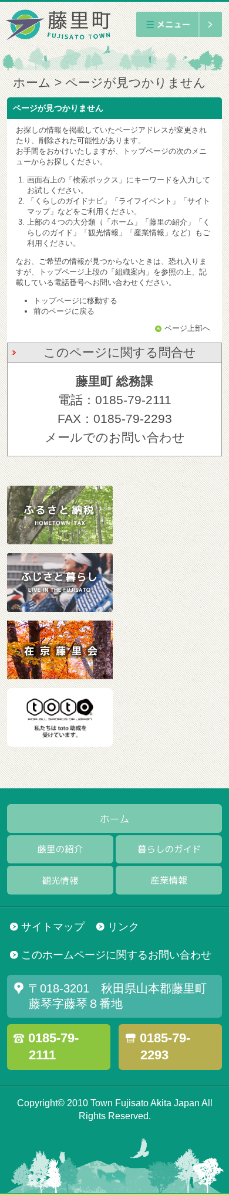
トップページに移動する (75, 300)
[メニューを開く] (179, 24)
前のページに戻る (64, 311)
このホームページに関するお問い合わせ (116, 954)
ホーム (32, 83)
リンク (123, 926)
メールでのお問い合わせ (115, 438)
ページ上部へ (187, 328)
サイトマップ (53, 926)
